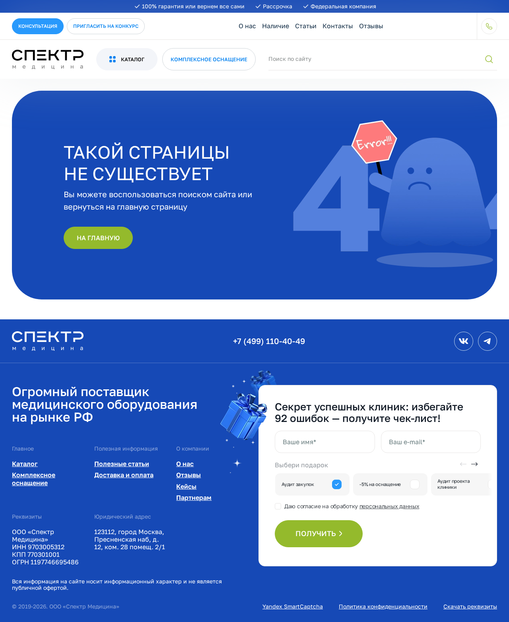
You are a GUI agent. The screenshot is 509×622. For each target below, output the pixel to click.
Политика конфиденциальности (383, 606)
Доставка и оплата (123, 475)
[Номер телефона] (489, 26)
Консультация (37, 26)
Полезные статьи (121, 464)
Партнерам (194, 497)
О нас (247, 26)
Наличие (275, 26)
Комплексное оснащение (33, 478)
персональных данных (389, 506)
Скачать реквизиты (470, 606)
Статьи (306, 26)
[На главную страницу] (48, 340)
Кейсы (186, 486)
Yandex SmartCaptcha (292, 606)
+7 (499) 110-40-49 (269, 341)
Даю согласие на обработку (351, 506)
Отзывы (371, 26)
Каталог (25, 464)
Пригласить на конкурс (105, 26)
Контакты (337, 26)
